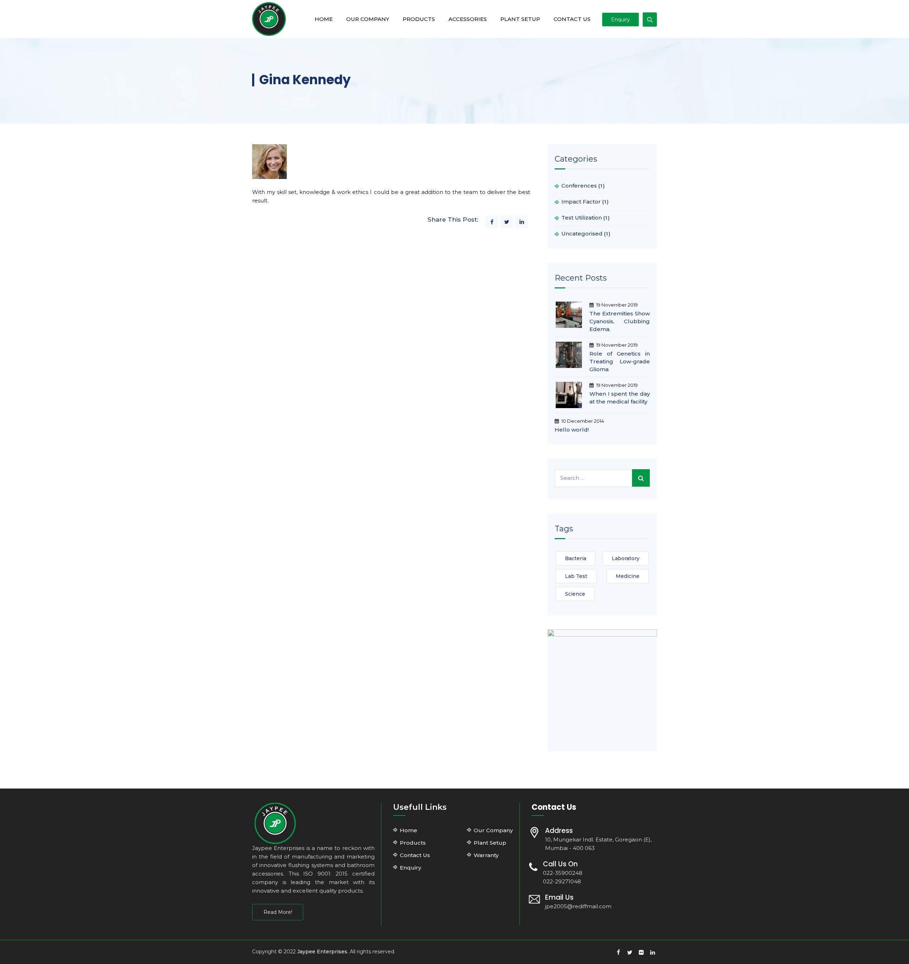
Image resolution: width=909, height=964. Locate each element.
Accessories (467, 19)
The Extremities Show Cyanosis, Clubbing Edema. (619, 321)
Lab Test (576, 576)
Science (575, 594)
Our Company (367, 19)
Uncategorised (582, 233)
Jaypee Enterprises (322, 951)
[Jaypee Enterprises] (269, 19)
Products (419, 19)
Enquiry (620, 19)
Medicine (627, 576)
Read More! (277, 912)
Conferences (579, 185)
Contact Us (572, 19)
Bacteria (575, 558)
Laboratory (625, 558)
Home (324, 19)
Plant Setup (520, 19)
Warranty (486, 855)
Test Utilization (581, 217)
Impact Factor (581, 201)
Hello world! (572, 429)
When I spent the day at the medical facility (619, 397)
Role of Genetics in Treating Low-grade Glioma (619, 361)
